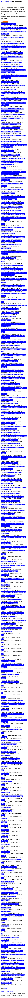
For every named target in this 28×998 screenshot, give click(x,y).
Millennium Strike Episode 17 (9, 361)
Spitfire (3, 777)
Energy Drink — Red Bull (8, 514)
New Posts (10, 991)
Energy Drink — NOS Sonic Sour (10, 384)
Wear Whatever (5, 725)
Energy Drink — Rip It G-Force (9, 440)
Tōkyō (3, 922)
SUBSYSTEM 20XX (6, 979)
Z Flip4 (3, 800)
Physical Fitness (5, 807)
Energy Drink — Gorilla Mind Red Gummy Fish (14, 27)
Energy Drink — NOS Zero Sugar (10, 500)
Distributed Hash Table (7, 870)
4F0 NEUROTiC (5, 971)
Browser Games (5, 584)
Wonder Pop (4, 766)
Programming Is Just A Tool (8, 624)
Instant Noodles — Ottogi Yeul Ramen (11, 529)
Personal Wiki (5, 533)
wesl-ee (4, 2)
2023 (2, 650)
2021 (2, 642)
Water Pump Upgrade (7, 670)
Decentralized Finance (7, 881)
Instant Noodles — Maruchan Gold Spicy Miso (13, 546)
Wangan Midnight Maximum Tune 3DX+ (12, 269)
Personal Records (6, 248)
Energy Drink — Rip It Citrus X (9, 603)
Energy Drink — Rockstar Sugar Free (11, 472)
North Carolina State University (9, 937)
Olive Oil (3, 168)
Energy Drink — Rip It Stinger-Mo (10, 443)
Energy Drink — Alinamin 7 (8, 89)
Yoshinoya (4, 818)
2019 (2, 635)
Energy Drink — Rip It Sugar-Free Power (12, 203)
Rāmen (3, 815)
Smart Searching (5, 907)
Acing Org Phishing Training (9, 744)
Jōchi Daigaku (5, 926)
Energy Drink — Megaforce (8, 24)
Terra (2, 863)
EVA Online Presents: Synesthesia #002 (12, 960)
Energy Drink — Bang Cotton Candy (11, 210)
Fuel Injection (5, 833)
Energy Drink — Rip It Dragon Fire (10, 493)
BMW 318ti (4, 885)
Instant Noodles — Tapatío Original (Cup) (12, 370)
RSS (2, 21)
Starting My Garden (6, 631)
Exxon (3, 223)
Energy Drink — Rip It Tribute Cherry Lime (12, 550)
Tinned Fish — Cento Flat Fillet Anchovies (12, 158)
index (5, 988)
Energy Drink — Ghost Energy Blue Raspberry (14, 99)
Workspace (4, 826)
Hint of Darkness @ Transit (8, 316)
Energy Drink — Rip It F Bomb (9, 463)
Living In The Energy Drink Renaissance (12, 613)
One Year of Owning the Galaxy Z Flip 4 (12, 700)
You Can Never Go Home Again (10, 82)
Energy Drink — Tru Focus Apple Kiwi (11, 240)
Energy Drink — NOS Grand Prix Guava (12, 53)
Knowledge (4, 837)
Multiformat (4, 393)
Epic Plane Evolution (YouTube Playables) (13, 114)
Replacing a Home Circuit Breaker (10, 345)
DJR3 (2, 803)
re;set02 (3, 558)
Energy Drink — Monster (8, 422)
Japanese (4, 919)
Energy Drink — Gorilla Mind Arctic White (12, 497)
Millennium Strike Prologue (8, 751)
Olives (3, 261)
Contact (3, 678)
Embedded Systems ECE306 (9, 893)
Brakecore (4, 748)
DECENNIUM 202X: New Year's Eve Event (13, 975)
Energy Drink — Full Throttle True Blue (11, 374)
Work (2, 848)
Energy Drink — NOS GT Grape (10, 313)
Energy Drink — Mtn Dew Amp (9, 419)
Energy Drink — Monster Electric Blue (11, 141)
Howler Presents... (6, 982)
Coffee (3, 930)
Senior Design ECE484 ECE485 (10, 904)
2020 (2, 639)
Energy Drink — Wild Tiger (8, 258)
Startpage (3, 822)
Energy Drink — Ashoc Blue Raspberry (12, 265)
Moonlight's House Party (8, 193)
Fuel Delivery (4, 829)
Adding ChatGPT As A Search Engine (11, 627)
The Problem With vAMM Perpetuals (11, 859)
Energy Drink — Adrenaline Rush (10, 128)
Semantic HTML (5, 900)
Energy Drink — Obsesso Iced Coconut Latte (13, 592)
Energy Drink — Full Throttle (9, 561)
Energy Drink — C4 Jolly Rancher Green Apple (14, 436)
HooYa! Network (5, 852)
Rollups (3, 453)
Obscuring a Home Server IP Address (11, 729)
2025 (2, 657)
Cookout (3, 282)
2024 (2, 653)
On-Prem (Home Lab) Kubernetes (10, 759)
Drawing (3, 696)
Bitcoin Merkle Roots (7, 889)
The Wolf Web (5, 575)
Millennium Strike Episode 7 (9, 867)
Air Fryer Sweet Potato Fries (9, 616)
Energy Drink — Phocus (7, 595)
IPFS (2, 874)
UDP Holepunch (5, 911)
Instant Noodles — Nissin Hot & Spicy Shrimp (13, 290)
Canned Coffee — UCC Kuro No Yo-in (11, 66)
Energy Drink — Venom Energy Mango (11, 189)
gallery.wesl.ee (5, 792)
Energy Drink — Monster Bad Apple (11, 131)
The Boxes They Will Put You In (10, 682)
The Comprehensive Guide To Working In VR (13, 620)
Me (2, 933)
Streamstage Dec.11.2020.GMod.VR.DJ (12, 950)
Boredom (3, 689)
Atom (6, 21)
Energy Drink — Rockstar (8, 476)
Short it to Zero (5, 844)
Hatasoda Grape (5, 543)
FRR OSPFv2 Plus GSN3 (8, 896)
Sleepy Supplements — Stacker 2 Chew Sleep (14, 278)
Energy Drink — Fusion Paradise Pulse (12, 206)
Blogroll (3, 554)
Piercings (3, 737)
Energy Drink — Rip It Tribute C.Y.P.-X (11, 599)
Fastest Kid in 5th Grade (7, 233)
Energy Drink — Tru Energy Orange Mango (13, 237)
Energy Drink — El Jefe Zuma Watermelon (12, 214)
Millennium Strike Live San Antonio (10, 124)
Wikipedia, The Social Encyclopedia (11, 244)
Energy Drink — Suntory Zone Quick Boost (13, 510)
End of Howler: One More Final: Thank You (13, 968)
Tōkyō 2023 (4, 789)
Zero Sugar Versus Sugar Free (9, 571)
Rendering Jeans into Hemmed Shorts (11, 763)
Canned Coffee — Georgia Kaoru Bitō (11, 62)
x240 (2, 770)
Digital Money (5, 710)
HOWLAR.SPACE (6, 811)
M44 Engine (4, 841)
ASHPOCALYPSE (6, 781)
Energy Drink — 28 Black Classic (10, 154)
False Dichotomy (5, 320)
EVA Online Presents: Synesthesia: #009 (12, 915)
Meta (10, 2)
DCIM (2, 785)
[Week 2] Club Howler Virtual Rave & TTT (12, 964)
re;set (2, 685)
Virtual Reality (5, 941)
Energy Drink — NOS (7, 483)
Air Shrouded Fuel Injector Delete (10, 740)
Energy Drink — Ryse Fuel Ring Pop (11, 480)
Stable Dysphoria (6, 755)
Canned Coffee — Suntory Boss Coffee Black (13, 342)
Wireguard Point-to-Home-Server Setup (12, 796)
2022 (2, 646)
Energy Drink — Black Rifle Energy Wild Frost (13, 305)
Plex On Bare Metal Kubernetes (10, 674)
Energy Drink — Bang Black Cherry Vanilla (13, 286)
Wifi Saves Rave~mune (7, 151)
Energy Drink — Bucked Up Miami (10, 432)
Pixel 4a (3, 855)
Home (2, 991)
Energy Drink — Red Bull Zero (9, 403)
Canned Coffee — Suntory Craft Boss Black (13, 85)
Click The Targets (6, 588)
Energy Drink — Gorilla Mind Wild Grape (12, 43)
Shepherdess (4, 774)
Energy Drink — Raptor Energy (9, 309)
